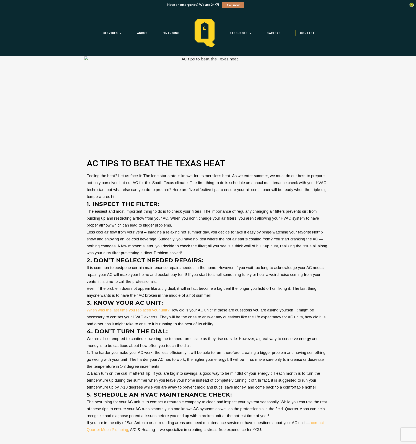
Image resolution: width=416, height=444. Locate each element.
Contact (307, 33)
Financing (171, 33)
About (142, 33)
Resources (238, 33)
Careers (273, 33)
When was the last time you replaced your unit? (128, 310)
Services (110, 33)
